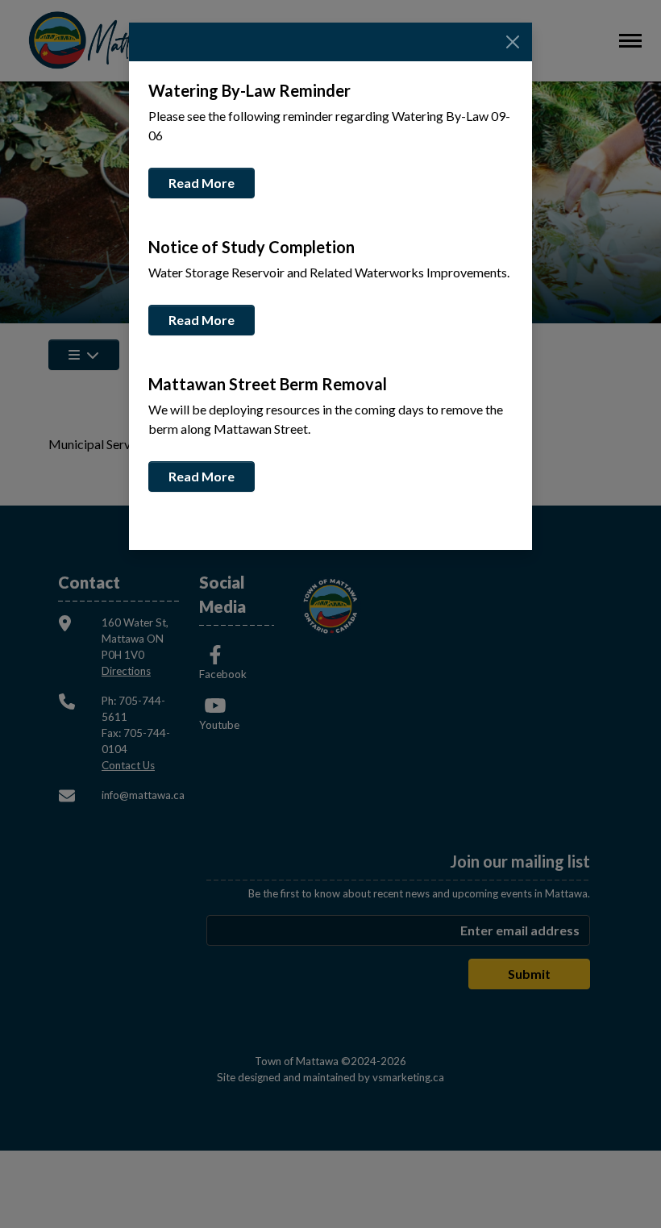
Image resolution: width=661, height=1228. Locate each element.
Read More (201, 182)
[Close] (513, 42)
